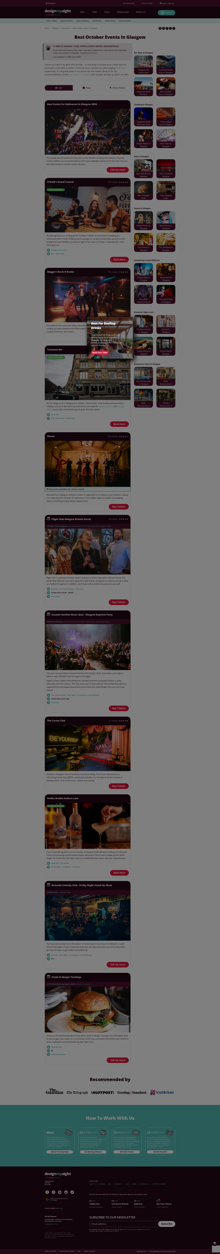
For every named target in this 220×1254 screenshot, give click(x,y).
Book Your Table (99, 352)
